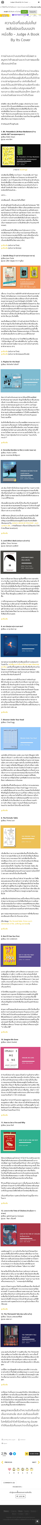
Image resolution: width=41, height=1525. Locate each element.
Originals (14, 1511)
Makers (7, 2)
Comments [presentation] (9, 1483)
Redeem (33, 1511)
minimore (22, 1439)
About (14, 1514)
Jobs (26, 1514)
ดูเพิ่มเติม (4, 1385)
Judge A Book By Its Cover (19, 2)
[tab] (9, 1482)
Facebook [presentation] (17, 1487)
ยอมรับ (24, 12)
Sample (26, 1511)
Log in (21, 1496)
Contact (20, 1514)
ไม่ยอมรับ (33, 12)
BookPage (24, 170)
